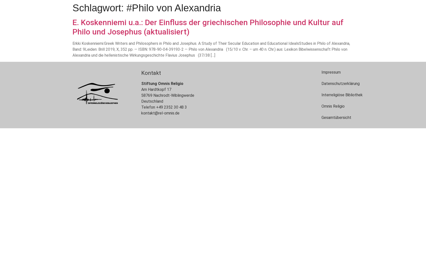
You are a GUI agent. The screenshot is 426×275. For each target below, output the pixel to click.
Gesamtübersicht (336, 117)
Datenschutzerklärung (340, 83)
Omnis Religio (333, 106)
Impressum (331, 72)
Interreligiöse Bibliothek (342, 95)
